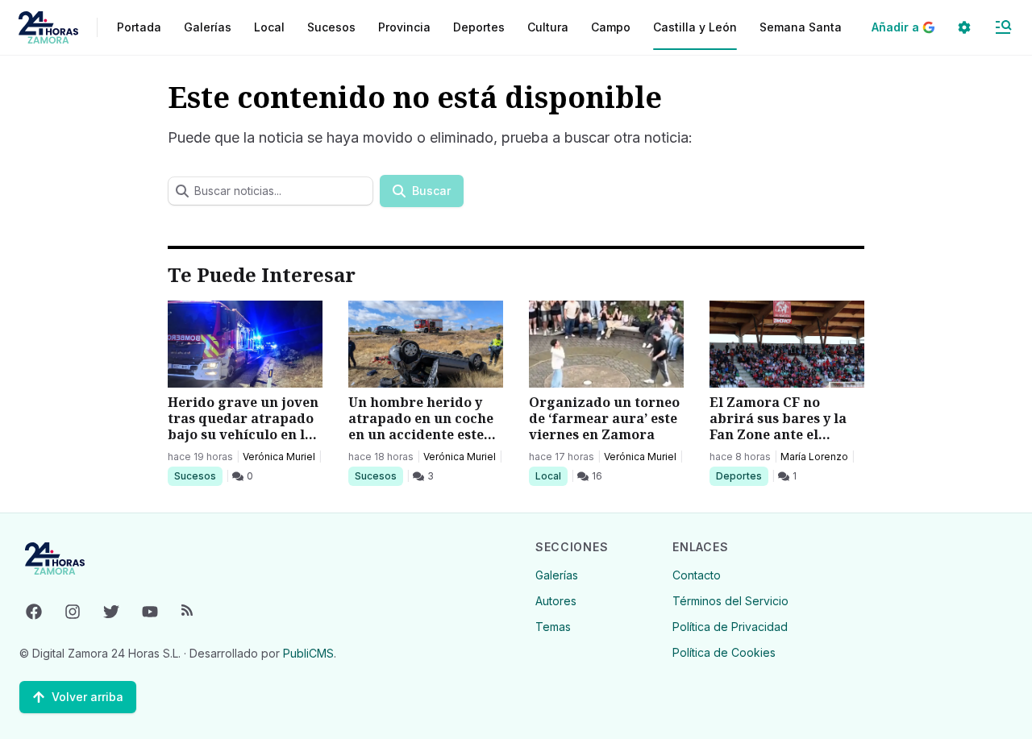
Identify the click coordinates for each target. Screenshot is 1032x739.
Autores (555, 601)
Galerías (207, 27)
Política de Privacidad (730, 626)
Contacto (696, 575)
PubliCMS (308, 653)
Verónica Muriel (279, 456)
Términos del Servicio (730, 601)
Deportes (740, 475)
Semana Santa (800, 27)
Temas (553, 626)
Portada (139, 27)
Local (551, 475)
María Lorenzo (814, 456)
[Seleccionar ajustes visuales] (964, 27)
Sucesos (198, 475)
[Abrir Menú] (1003, 27)
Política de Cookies (724, 652)
